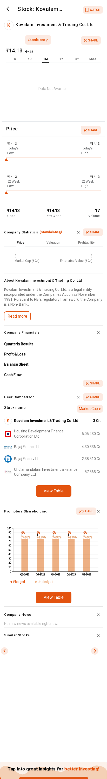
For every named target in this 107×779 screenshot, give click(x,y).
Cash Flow (13, 375)
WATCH (95, 10)
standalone (36, 40)
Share (93, 40)
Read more (17, 316)
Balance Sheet (16, 364)
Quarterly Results (19, 344)
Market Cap (88, 409)
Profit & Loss (15, 354)
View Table (54, 490)
